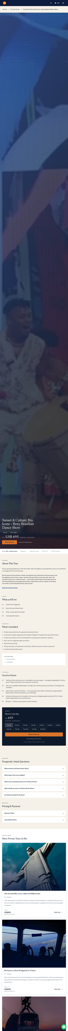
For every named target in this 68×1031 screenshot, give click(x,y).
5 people (41, 725)
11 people (34, 729)
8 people (9, 729)
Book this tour (9, 542)
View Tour (57, 912)
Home (5, 9)
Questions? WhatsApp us (25, 542)
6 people (50, 725)
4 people (33, 725)
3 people (25, 725)
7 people (58, 725)
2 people (17, 725)
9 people (17, 729)
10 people (25, 729)
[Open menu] (63, 3)
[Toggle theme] (51, 3)
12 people (42, 729)
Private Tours (15, 9)
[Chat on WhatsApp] (63, 1026)
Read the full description (10, 588)
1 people (9, 725)
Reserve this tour (34, 734)
